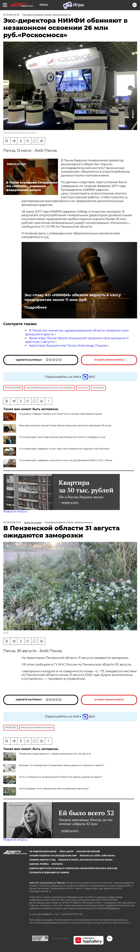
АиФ (5, 632)
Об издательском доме (43, 851)
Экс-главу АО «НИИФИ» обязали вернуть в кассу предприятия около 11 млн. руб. (72, 297)
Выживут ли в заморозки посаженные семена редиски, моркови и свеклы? (61, 765)
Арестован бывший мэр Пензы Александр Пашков (68, 345)
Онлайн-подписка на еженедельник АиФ (53, 856)
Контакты (57, 864)
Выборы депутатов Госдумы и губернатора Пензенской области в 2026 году (73, 868)
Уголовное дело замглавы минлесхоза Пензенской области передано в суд (62, 437)
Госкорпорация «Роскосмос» (19, 132)
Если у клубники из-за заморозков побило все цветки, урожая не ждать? (60, 777)
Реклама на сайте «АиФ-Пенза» (97, 856)
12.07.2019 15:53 (11, 14)
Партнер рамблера (60, 938)
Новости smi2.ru (15, 511)
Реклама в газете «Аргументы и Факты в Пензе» (85, 860)
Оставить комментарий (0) (109, 360)
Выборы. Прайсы (39, 864)
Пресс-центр (66, 851)
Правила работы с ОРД (42, 860)
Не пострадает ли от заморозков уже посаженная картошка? (54, 788)
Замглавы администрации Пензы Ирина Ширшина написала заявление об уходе (65, 425)
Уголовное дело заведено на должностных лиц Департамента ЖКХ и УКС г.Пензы (65, 460)
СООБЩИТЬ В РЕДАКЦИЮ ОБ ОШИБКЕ (49, 872)
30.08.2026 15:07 (12, 522)
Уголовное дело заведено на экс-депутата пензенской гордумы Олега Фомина (64, 448)
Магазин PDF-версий (88, 851)
